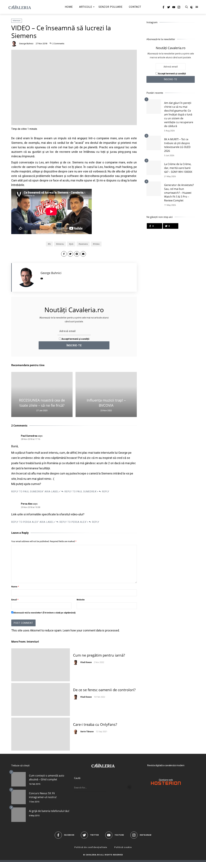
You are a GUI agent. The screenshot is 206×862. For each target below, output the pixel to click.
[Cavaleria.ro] (19, 7)
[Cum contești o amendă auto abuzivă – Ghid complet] (18, 779)
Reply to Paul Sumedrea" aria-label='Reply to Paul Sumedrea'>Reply (60, 491)
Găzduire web (166, 780)
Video (97, 244)
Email (14, 599)
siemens (84, 244)
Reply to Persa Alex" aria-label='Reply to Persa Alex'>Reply (55, 522)
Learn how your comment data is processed (91, 630)
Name (15, 586)
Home (69, 6)
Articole (85, 6)
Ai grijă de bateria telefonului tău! (49, 811)
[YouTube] (173, 7)
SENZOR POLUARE (110, 6)
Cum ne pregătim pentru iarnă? (99, 655)
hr (50, 244)
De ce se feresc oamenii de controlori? (104, 689)
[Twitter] (168, 7)
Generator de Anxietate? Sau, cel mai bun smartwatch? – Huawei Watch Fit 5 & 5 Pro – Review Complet (179, 192)
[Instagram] (179, 7)
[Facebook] (163, 7)
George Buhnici (26, 43)
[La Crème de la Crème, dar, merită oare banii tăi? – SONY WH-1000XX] (153, 168)
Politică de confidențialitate (90, 847)
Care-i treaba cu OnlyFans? (95, 724)
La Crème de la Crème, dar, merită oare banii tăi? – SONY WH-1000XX (178, 168)
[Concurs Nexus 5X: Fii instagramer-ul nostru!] (18, 797)
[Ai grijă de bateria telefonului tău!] (18, 814)
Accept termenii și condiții (75, 339)
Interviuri (16, 20)
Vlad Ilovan (86, 662)
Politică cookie (123, 847)
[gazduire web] (166, 784)
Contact (135, 6)
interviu (60, 244)
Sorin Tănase (87, 731)
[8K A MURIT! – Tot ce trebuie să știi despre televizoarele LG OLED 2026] (153, 143)
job (71, 244)
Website (81, 599)
